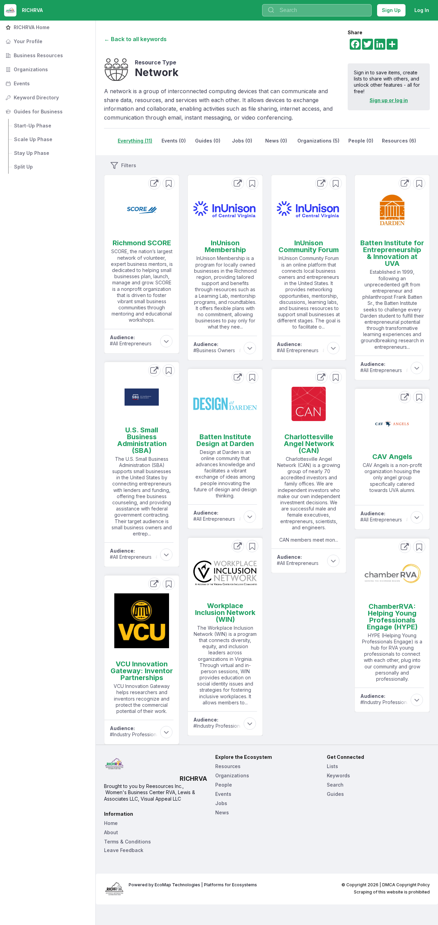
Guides (335, 794)
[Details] (154, 183)
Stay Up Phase (31, 153)
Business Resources (33, 55)
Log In (421, 10)
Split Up (23, 167)
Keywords (338, 775)
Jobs (221, 803)
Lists (332, 766)
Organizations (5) (318, 141)
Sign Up (391, 10)
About (111, 832)
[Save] (169, 183)
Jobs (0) (242, 141)
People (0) (360, 141)
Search (335, 785)
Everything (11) (135, 141)
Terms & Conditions (127, 841)
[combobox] (317, 10)
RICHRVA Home (27, 27)
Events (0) (174, 141)
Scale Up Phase (33, 139)
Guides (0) (207, 141)
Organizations (26, 69)
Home (111, 823)
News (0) (276, 141)
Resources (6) (399, 141)
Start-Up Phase (32, 125)
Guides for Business (33, 111)
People (223, 785)
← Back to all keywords (135, 39)
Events (17, 83)
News (222, 812)
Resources (228, 766)
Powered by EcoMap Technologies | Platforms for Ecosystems (193, 884)
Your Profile (23, 41)
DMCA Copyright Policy (406, 884)
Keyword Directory (31, 97)
